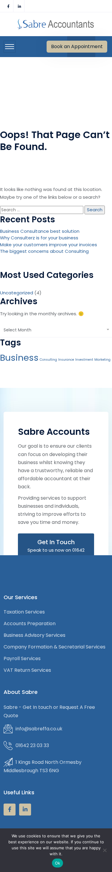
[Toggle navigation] (10, 47)
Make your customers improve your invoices (48, 244)
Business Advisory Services (34, 635)
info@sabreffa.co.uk (39, 728)
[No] (105, 850)
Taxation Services (24, 611)
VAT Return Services (27, 670)
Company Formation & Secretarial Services (54, 646)
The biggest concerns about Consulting (44, 251)
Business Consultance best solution (39, 231)
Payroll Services (22, 658)
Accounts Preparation (30, 623)
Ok (57, 863)
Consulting (48, 359)
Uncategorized (16, 293)
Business (19, 357)
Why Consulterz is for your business (39, 238)
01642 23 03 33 (32, 745)
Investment (84, 359)
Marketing (102, 359)
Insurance (66, 359)
